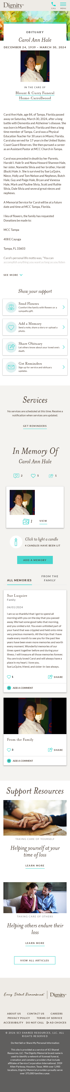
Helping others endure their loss (35, 925)
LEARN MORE (35, 865)
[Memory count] (16, 475)
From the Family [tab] (49, 578)
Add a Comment (23, 687)
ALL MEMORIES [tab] (19, 580)
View (43, 520)
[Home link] (13, 5)
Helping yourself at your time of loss (35, 847)
